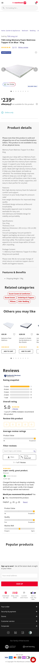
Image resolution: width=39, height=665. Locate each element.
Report (25, 502)
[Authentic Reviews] (12, 375)
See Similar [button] (10, 84)
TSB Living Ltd (12, 36)
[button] (7, 424)
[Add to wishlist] (36, 52)
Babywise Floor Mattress (6, 339)
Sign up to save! (7, 566)
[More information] (36, 104)
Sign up (19, 584)
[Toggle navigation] (2, 3)
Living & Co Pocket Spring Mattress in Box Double (25, 340)
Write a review (23, 47)
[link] (15, 407)
